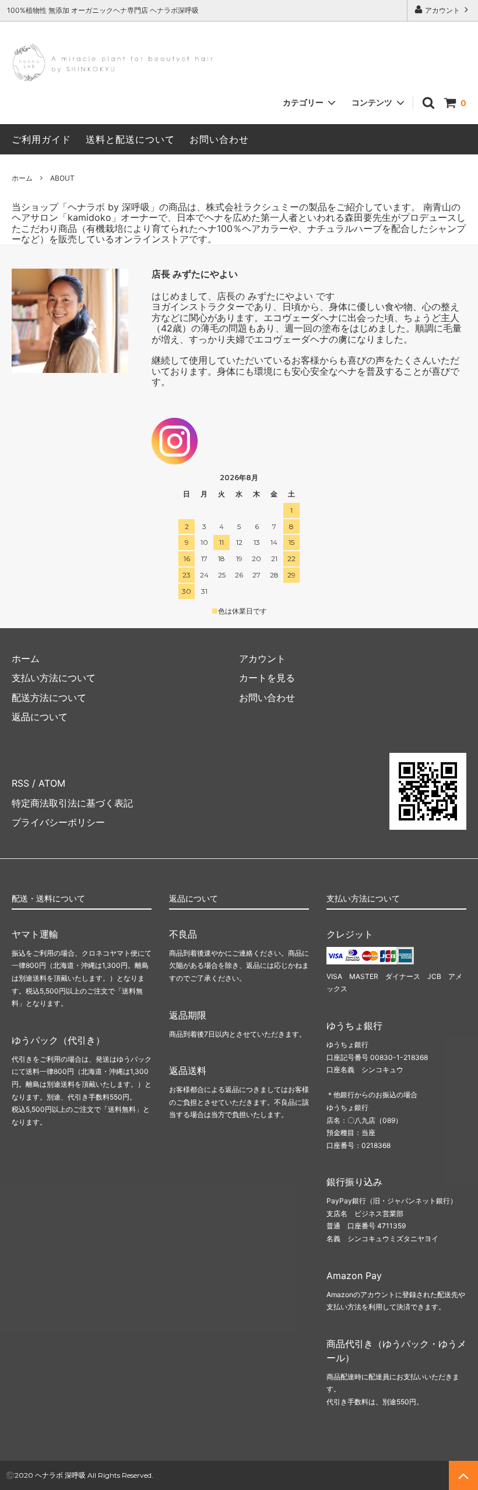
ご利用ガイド (41, 139)
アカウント (442, 10)
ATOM (51, 783)
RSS (20, 783)
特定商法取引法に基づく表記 (72, 803)
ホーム (22, 178)
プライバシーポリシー (58, 822)
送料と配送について (130, 139)
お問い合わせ (219, 139)
